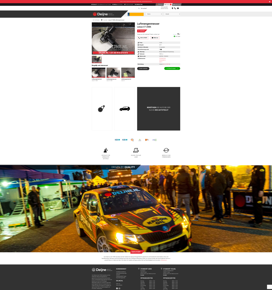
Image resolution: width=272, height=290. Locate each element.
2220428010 (162, 60)
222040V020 (162, 58)
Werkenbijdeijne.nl (147, 1)
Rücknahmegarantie (120, 277)
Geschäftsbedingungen (121, 273)
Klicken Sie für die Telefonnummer (148, 273)
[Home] (101, 20)
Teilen (168, 4)
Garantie (118, 274)
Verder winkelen (143, 68)
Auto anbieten (119, 285)
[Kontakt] (178, 8)
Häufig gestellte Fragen (121, 276)
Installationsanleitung (121, 271)
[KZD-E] (117, 140)
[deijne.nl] (103, 14)
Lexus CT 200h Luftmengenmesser (116, 20)
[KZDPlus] (124, 140)
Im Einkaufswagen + (172, 68)
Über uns (118, 283)
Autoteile (105, 20)
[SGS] (132, 140)
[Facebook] (117, 288)
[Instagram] (119, 288)
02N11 (161, 62)
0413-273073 (166, 64)
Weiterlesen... (164, 260)
